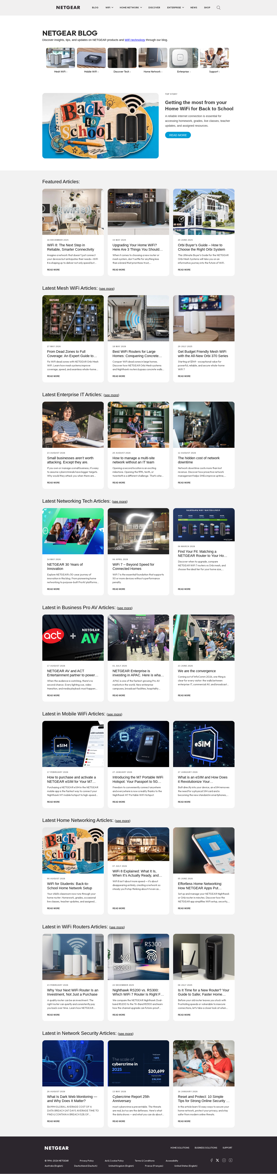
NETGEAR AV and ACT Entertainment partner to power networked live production (71, 675)
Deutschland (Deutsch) (85, 1165)
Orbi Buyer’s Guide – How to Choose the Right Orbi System (201, 247)
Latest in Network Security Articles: (88, 1033)
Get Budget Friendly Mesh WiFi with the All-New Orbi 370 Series (203, 354)
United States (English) (185, 1165)
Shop (207, 7)
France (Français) (154, 1165)
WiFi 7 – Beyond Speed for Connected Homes (133, 566)
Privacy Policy (87, 1160)
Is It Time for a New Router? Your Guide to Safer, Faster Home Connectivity (203, 994)
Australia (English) (54, 1165)
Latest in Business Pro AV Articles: (87, 607)
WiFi (107, 7)
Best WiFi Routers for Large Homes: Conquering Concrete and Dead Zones (136, 356)
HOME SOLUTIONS (180, 1147)
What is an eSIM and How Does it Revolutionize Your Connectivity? (202, 781)
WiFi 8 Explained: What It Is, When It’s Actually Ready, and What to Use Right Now (136, 875)
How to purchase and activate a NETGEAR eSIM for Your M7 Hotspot (71, 781)
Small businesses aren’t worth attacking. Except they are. (70, 460)
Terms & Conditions (145, 1160)
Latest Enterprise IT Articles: (80, 394)
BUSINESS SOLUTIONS (206, 1147)
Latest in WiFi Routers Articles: (83, 926)
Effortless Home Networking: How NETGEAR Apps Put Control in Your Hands (200, 888)
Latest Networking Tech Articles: (85, 501)
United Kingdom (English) (121, 1165)
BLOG (95, 7)
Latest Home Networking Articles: (86, 820)
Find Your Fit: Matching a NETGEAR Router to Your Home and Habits (203, 555)
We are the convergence (197, 671)
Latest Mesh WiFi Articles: (78, 288)
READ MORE (53, 270)
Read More (178, 135)
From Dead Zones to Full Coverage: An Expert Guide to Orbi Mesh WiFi (70, 356)
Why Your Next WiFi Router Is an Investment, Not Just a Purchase (72, 992)
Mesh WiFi (60, 71)
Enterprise (174, 7)
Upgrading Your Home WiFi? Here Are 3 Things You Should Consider (136, 249)
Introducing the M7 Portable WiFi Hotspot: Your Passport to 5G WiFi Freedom (138, 781)
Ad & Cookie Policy (114, 1160)
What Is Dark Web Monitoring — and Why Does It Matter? (72, 1099)
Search (219, 8)
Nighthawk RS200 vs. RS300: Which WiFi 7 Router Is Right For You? (138, 994)
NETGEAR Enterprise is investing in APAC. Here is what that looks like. (137, 675)
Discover (154, 7)
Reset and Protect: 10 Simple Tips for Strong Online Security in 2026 (203, 1101)
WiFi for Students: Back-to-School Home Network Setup (69, 886)
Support (213, 71)
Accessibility (172, 1160)
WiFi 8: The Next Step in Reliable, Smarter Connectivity (70, 247)
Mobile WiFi (90, 71)
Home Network (129, 7)
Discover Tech (121, 71)
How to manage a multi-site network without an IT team (134, 460)
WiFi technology (135, 40)
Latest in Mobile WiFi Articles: (82, 713)
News (193, 7)
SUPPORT (227, 1147)
